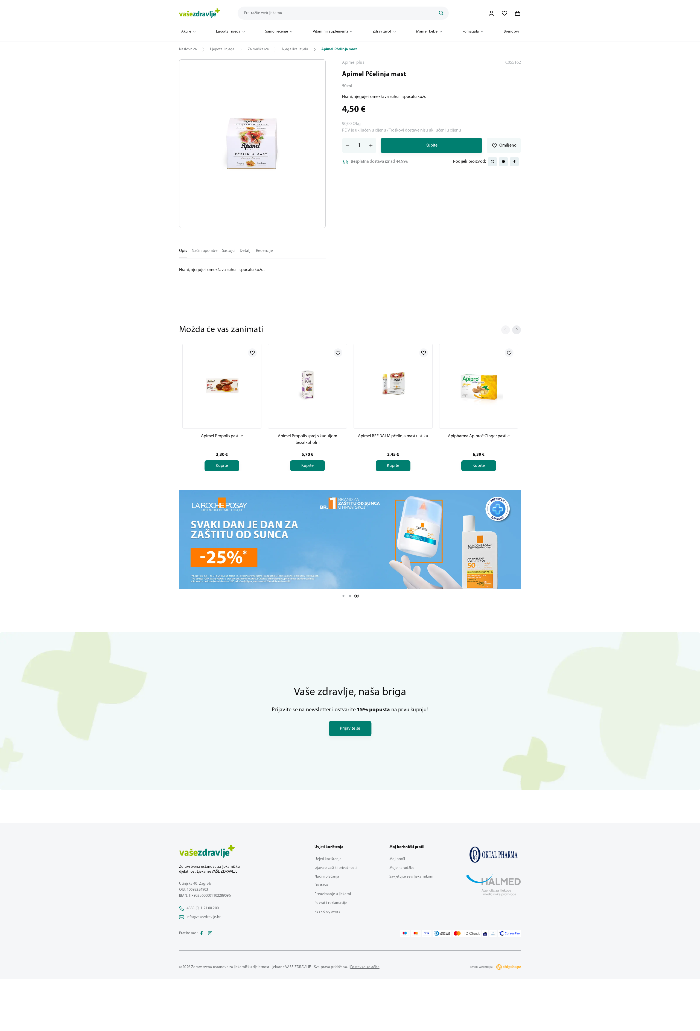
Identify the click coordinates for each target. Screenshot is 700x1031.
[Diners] (442, 933)
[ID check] (467, 933)
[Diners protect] (492, 933)
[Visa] (426, 933)
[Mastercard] (416, 933)
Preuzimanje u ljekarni (332, 894)
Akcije (186, 32)
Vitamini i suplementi (330, 32)
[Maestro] (405, 933)
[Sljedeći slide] (516, 329)
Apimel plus (353, 62)
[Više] (350, 539)
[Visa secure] (485, 933)
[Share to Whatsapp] (492, 161)
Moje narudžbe (401, 868)
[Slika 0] (252, 144)
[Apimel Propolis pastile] (222, 385)
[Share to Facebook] (514, 161)
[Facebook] (201, 933)
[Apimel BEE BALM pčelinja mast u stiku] (393, 385)
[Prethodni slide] (505, 329)
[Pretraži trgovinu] (441, 13)
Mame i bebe (427, 32)
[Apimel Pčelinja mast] (493, 854)
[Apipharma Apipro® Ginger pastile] (478, 385)
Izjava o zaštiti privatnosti (335, 868)
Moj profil (397, 859)
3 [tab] (356, 596)
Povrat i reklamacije (330, 903)
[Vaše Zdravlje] (199, 13)
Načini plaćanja (326, 877)
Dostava (321, 885)
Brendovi (511, 32)
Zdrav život (382, 32)
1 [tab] (343, 596)
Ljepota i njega (228, 32)
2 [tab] (350, 596)
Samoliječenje (276, 32)
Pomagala (470, 32)
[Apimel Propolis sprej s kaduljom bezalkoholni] (307, 385)
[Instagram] (210, 933)
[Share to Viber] (503, 161)
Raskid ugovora (327, 912)
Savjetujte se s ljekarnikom (411, 877)
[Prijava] (491, 13)
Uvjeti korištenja (327, 859)
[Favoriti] (504, 13)
